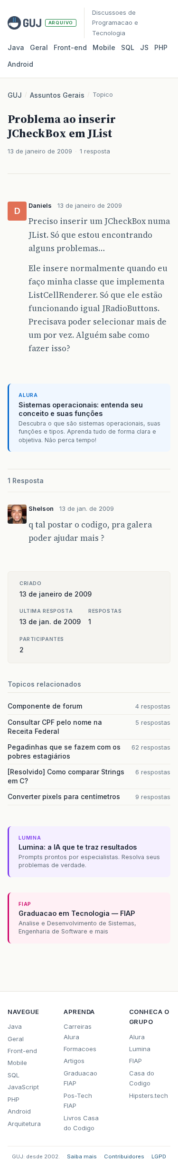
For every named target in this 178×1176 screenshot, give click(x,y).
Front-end (22, 1050)
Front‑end (70, 47)
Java (16, 47)
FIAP (135, 1060)
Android (20, 64)
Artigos (74, 1060)
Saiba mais (82, 1156)
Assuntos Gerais (57, 95)
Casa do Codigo (141, 1078)
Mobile (104, 47)
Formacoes (80, 1049)
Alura (137, 1037)
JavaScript (23, 1087)
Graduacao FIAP (80, 1078)
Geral (39, 47)
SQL (127, 47)
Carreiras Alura (78, 1031)
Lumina (139, 1049)
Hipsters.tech (148, 1095)
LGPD (158, 1156)
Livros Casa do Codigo (81, 1123)
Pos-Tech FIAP (78, 1100)
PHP (161, 47)
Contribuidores (124, 1156)
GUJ (15, 95)
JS (144, 47)
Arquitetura (24, 1123)
